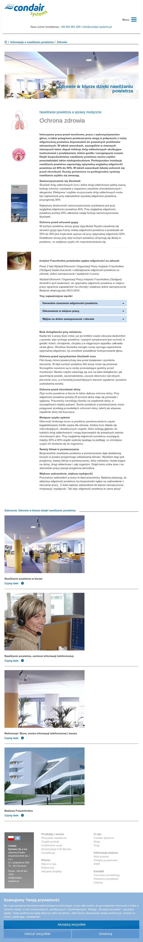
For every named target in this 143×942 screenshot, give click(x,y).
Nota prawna (101, 856)
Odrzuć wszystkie (37, 934)
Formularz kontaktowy (107, 875)
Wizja (97, 841)
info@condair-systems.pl (97, 26)
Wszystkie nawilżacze (54, 837)
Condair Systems (104, 837)
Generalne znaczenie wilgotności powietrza (70, 303)
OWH (97, 863)
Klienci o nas (48, 863)
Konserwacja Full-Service (56, 849)
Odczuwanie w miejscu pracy (60, 311)
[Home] (5, 42)
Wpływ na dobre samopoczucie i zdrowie (68, 319)
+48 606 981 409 (70, 26)
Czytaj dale (11, 583)
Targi (96, 845)
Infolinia (98, 882)
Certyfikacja (48, 852)
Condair (25, 9)
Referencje (47, 867)
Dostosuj (105, 934)
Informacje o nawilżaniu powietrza (32, 42)
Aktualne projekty (51, 871)
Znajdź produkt (50, 841)
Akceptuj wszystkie (72, 924)
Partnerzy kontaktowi (106, 878)
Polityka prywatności (105, 860)
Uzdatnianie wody (51, 845)
